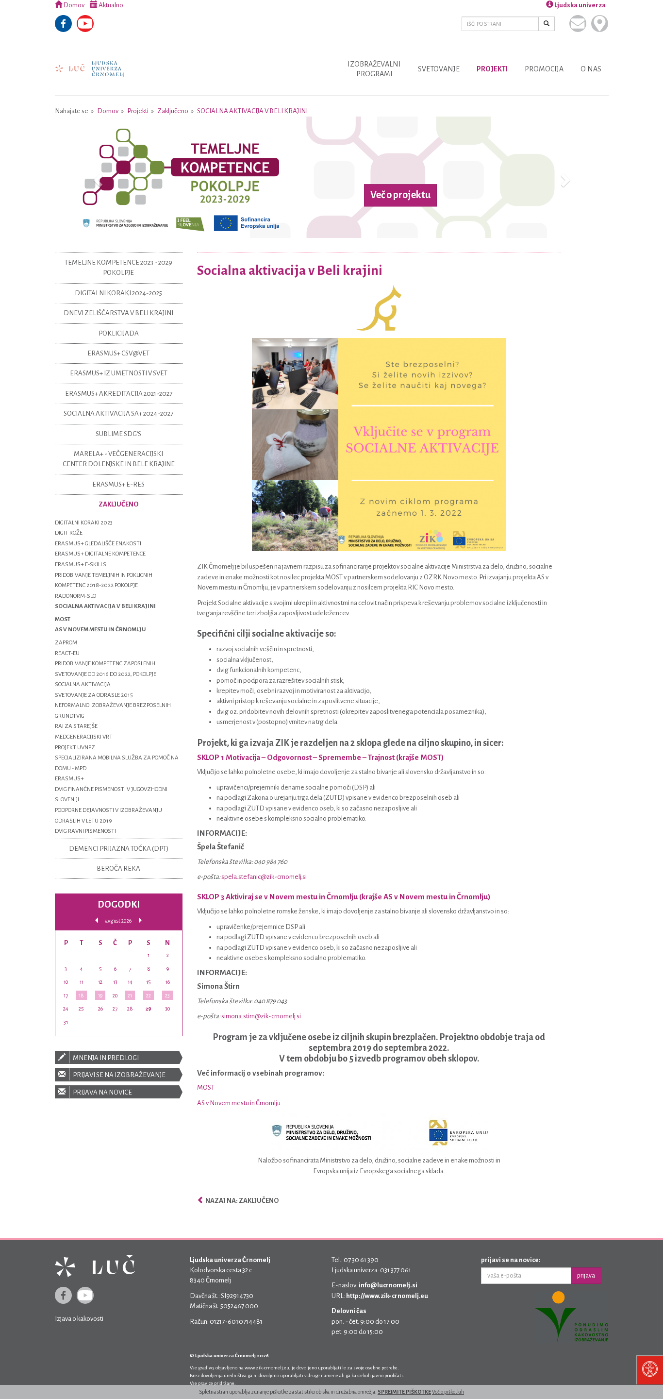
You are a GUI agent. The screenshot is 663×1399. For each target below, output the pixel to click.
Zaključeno (172, 111)
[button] (96, 177)
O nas (590, 69)
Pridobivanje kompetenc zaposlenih (105, 663)
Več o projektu (400, 195)
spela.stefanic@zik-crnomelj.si (264, 876)
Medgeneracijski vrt (84, 737)
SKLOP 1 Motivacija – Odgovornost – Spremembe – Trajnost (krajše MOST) (320, 757)
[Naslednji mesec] (140, 920)
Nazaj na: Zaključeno (241, 1200)
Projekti (492, 69)
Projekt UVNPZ (75, 747)
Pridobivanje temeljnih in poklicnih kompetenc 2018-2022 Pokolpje (103, 580)
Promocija (544, 69)
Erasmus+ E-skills (80, 564)
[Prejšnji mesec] (96, 920)
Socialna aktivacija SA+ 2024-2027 (118, 413)
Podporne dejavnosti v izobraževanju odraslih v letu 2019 (108, 815)
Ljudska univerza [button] (579, 5)
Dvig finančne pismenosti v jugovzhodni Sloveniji (111, 794)
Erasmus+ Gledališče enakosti (98, 543)
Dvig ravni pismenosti (85, 831)
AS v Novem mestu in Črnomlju (239, 1103)
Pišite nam (577, 23)
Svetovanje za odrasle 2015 (94, 695)
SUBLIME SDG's (118, 434)
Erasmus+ (69, 778)
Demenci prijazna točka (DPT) (118, 848)
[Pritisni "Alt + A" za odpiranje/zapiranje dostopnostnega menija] (649, 1369)
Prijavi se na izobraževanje (119, 1075)
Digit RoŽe (69, 533)
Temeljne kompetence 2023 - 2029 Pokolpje (118, 267)
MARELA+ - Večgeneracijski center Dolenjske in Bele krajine (119, 459)
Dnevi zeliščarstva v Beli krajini (118, 313)
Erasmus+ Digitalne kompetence (100, 554)
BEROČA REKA (118, 868)
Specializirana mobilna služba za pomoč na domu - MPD (117, 763)
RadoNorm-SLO (75, 596)
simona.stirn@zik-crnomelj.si (261, 1016)
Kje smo (599, 23)
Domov (73, 5)
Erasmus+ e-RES (118, 484)
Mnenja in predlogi (105, 1058)
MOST (206, 1087)
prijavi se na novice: (511, 1260)
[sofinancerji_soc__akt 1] (379, 1131)
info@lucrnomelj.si (388, 1285)
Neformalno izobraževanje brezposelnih (113, 705)
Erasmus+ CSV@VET (118, 353)
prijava (586, 1275)
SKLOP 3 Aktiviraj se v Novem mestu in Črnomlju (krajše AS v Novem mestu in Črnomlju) (344, 897)
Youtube (85, 23)
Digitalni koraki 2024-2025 (118, 293)
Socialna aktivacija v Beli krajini (252, 111)
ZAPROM (66, 643)
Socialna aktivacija (83, 684)
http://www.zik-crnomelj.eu (387, 1295)
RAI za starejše (76, 726)
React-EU (67, 653)
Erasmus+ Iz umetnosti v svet (118, 373)
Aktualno (110, 5)
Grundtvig (69, 716)
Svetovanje (439, 69)
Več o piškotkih (448, 1392)
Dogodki (119, 904)
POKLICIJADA (119, 333)
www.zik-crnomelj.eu (267, 1367)
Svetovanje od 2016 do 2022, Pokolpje (105, 674)
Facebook (63, 23)
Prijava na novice (102, 1092)
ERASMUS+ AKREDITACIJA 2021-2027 (118, 393)
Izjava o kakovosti (79, 1318)
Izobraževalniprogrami (374, 69)
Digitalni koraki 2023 (84, 523)
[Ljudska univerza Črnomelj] (89, 62)
